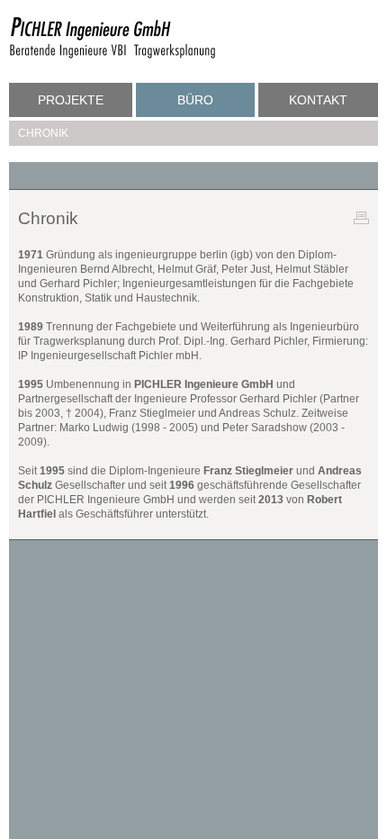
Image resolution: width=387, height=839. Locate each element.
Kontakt (318, 100)
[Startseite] (112, 56)
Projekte (71, 100)
